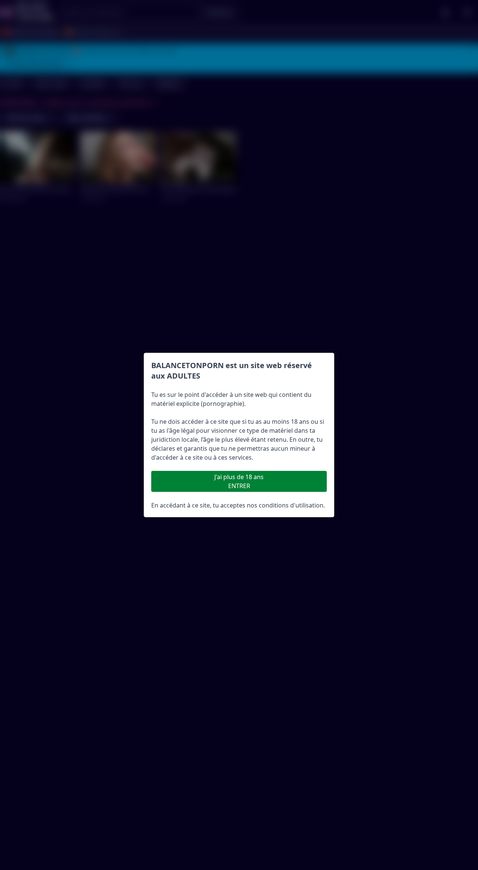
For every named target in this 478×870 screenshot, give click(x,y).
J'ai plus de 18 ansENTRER (239, 481)
